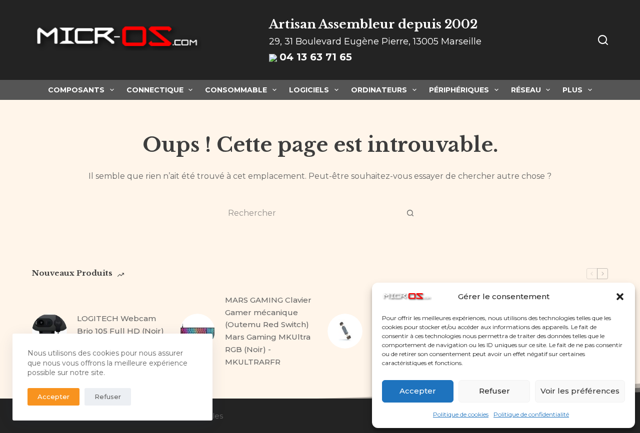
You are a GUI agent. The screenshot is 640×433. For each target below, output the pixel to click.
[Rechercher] (603, 40)
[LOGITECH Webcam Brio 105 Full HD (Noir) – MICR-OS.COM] (49, 331)
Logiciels (309, 89)
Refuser (494, 391)
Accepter (418, 391)
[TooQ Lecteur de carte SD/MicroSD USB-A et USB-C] (345, 331)
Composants (76, 89)
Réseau (526, 89)
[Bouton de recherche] (410, 212)
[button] (620, 297)
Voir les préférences (580, 391)
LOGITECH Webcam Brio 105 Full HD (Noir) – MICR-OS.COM (120, 331)
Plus (572, 89)
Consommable (236, 89)
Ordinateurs (379, 89)
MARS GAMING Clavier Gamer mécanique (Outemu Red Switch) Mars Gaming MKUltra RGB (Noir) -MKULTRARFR (268, 331)
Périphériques (459, 89)
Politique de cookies (460, 414)
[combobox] (310, 213)
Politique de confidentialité (531, 414)
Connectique (155, 89)
